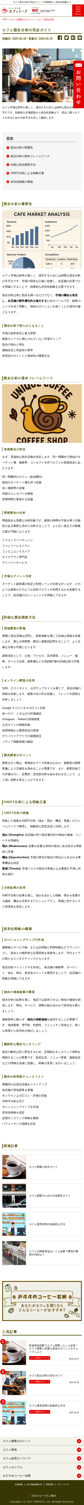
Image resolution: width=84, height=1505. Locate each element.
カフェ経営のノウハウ (17, 1458)
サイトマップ (63, 1484)
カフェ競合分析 (45, 19)
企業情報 (19, 1484)
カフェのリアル (12, 1467)
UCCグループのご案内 (44, 1495)
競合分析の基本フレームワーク (30, 156)
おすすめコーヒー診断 (17, 1475)
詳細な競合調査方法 (23, 164)
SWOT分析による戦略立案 (27, 173)
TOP (4, 19)
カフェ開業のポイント (22, 19)
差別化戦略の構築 (22, 181)
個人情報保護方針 (34, 1484)
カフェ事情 (10, 1449)
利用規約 (50, 1484)
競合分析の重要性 (22, 147)
